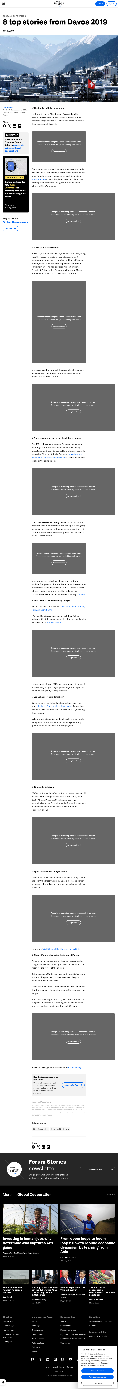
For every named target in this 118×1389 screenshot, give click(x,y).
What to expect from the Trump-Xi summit (72, 1288)
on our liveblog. (74, 1067)
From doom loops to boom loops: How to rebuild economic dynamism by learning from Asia (87, 1245)
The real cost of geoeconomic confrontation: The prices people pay (102, 1291)
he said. (81, 594)
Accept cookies (59, 151)
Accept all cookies (97, 1371)
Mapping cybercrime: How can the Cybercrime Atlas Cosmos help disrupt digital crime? (45, 1291)
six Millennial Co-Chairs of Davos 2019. (61, 949)
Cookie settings (97, 1383)
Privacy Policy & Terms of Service (59, 1367)
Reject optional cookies (97, 1377)
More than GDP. (54, 622)
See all (111, 1194)
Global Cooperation (14, 16)
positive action (39, 179)
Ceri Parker (8, 107)
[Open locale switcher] (3, 1382)
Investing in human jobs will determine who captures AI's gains (28, 1243)
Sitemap (59, 1371)
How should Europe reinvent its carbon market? (12, 1290)
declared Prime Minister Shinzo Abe (55, 706)
